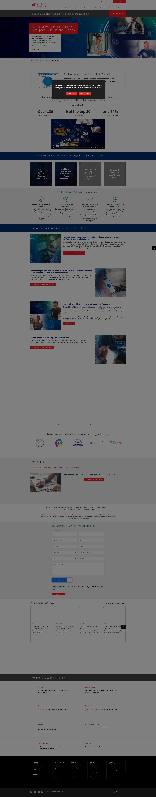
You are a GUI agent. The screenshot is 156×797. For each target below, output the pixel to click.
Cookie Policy (62, 89)
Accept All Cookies (84, 93)
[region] (78, 89)
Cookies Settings (72, 93)
